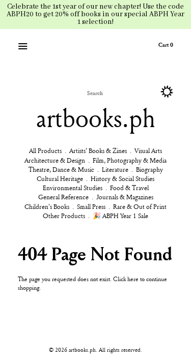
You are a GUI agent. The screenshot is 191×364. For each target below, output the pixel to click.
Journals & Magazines (124, 196)
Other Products (64, 215)
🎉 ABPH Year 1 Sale (120, 215)
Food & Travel (129, 187)
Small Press (91, 206)
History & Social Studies (122, 178)
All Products (45, 150)
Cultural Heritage (60, 178)
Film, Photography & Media (130, 160)
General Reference (63, 196)
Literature (115, 169)
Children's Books (46, 206)
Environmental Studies (72, 187)
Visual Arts (148, 150)
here (133, 279)
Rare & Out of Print (140, 206)
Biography (149, 169)
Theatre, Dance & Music (61, 169)
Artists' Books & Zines (98, 150)
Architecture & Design (54, 160)
